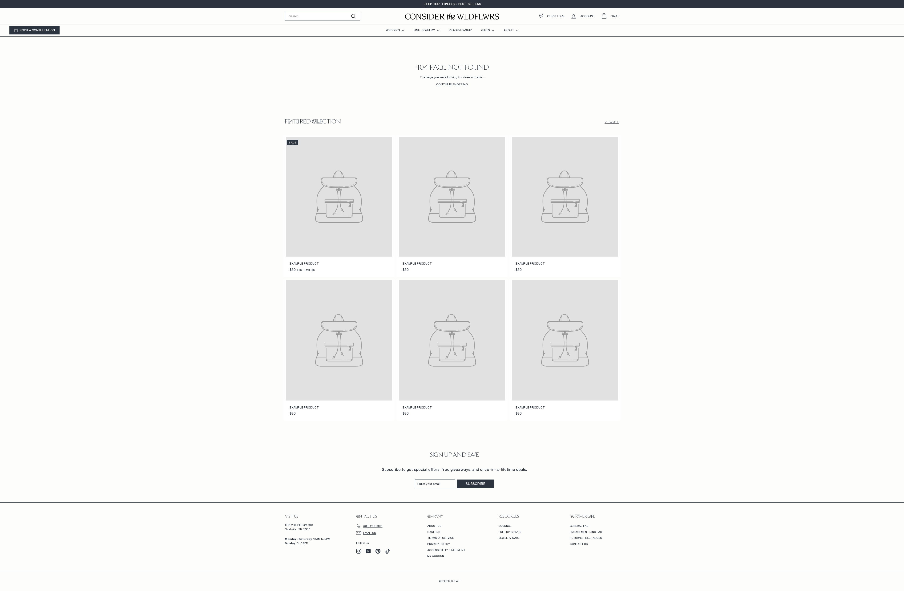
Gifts (486, 30)
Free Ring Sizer (510, 531)
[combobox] (322, 16)
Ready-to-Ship (460, 30)
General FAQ (579, 525)
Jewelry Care (509, 537)
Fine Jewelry (425, 30)
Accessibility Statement (446, 549)
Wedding (393, 30)
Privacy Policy (438, 543)
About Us (434, 525)
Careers (433, 531)
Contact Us (579, 543)
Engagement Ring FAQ (586, 531)
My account (436, 555)
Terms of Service (440, 537)
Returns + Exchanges (586, 537)
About (509, 30)
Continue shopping (452, 84)
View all (612, 122)
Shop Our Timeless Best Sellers (452, 4)
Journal (505, 525)
